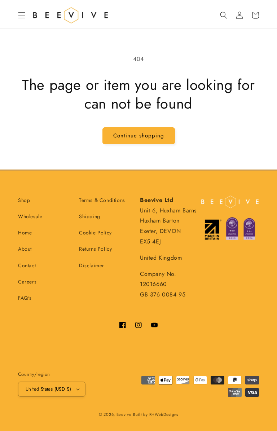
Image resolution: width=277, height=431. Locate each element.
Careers (27, 281)
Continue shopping (138, 136)
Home (25, 232)
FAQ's (25, 298)
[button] (22, 15)
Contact (27, 265)
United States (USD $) (48, 389)
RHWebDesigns (163, 414)
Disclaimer (91, 265)
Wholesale (30, 216)
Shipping (89, 216)
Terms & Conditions (102, 200)
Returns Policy (95, 248)
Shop (24, 200)
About (25, 248)
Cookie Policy (95, 232)
